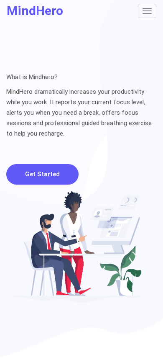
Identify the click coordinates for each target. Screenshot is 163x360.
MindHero (35, 10)
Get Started (42, 174)
